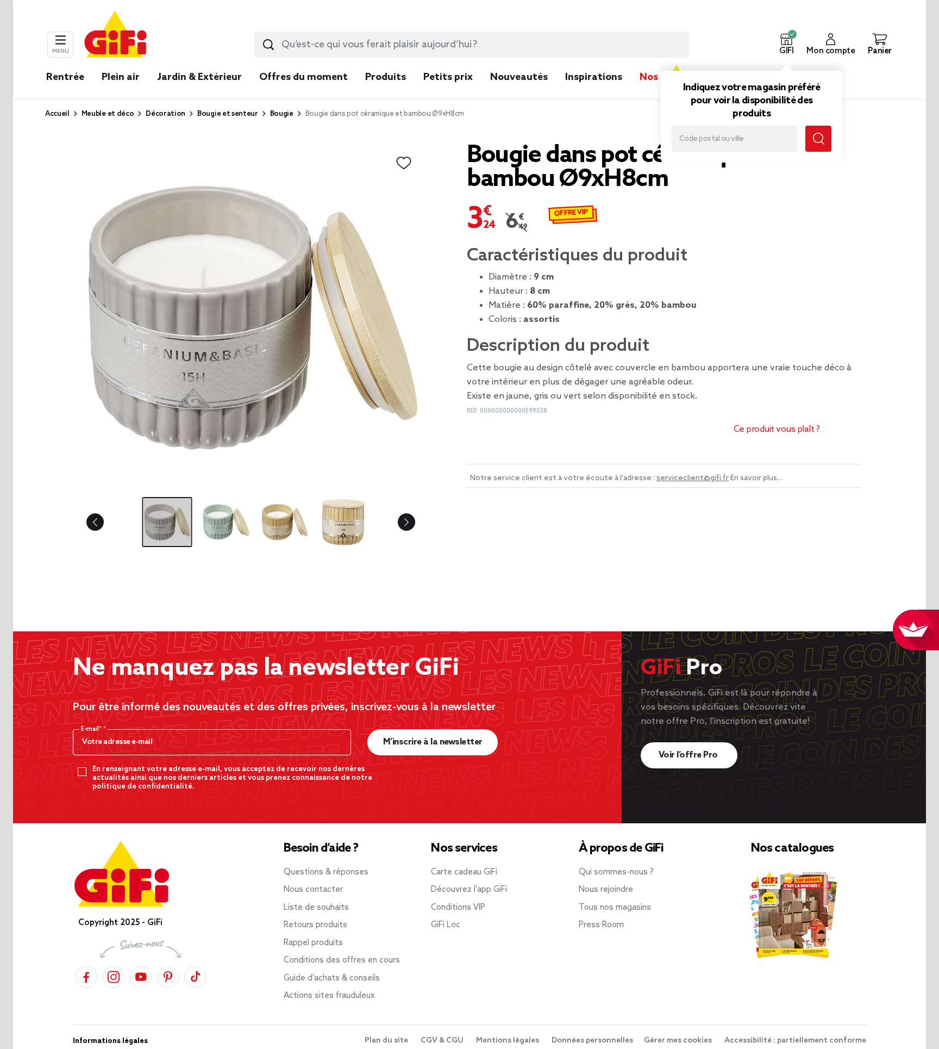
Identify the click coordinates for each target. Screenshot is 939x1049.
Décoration (165, 114)
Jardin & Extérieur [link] (199, 77)
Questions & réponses (326, 872)
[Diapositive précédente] (103, 522)
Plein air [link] (121, 77)
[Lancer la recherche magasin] (818, 139)
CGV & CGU (443, 1040)
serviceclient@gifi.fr (692, 478)
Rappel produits (313, 943)
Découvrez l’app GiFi (469, 890)
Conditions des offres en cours (342, 960)
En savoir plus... (756, 478)
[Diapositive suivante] (397, 522)
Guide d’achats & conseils (332, 978)
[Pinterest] (168, 975)
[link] (385, 93)
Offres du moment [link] (303, 77)
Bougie (281, 114)
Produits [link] (385, 77)
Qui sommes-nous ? (616, 872)
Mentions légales (508, 1040)
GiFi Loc (445, 925)
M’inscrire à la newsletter (433, 742)
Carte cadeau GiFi (464, 872)
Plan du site (387, 1040)
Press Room (601, 925)
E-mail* (92, 729)
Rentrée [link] (65, 77)
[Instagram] (113, 975)
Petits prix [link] (448, 77)
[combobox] (471, 45)
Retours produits (315, 925)
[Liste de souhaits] (404, 163)
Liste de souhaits (316, 908)
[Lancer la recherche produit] (268, 44)
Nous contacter (313, 890)
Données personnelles (592, 1040)
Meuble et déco (108, 114)
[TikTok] (195, 975)
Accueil (57, 114)
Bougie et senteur (227, 114)
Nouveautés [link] (519, 77)
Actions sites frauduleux (329, 996)
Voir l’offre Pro (689, 755)
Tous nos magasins (615, 908)
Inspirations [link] (593, 77)
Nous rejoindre (606, 890)
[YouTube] (141, 975)
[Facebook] (86, 975)
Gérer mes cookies (678, 1040)
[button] (786, 45)
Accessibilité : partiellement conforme (795, 1040)
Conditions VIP (458, 908)
